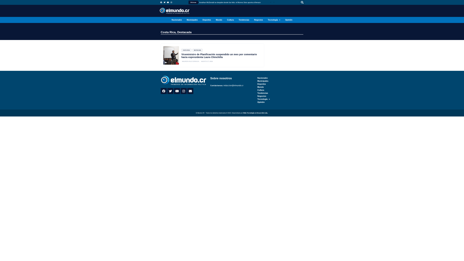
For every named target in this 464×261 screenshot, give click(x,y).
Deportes (207, 20)
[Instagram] (171, 2)
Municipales (192, 20)
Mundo (219, 20)
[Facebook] (161, 2)
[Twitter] (164, 2)
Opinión (288, 20)
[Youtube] (168, 2)
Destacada (184, 32)
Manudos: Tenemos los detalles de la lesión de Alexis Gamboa (223, 2)
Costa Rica (168, 32)
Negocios (258, 20)
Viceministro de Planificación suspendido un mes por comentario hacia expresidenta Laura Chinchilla (219, 55)
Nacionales (177, 20)
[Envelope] (190, 91)
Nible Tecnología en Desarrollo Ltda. (255, 113)
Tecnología (273, 20)
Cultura (230, 20)
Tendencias (244, 20)
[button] (302, 2)
